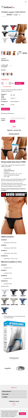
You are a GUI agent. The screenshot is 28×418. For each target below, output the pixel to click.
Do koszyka (18, 83)
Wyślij (12, 121)
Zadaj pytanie (5, 109)
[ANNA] (20, 368)
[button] (14, 391)
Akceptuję (22, 413)
